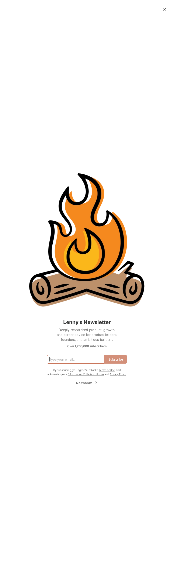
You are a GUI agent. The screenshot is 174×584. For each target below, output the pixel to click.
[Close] (164, 9)
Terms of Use (107, 370)
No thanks (84, 383)
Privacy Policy (118, 374)
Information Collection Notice (86, 374)
